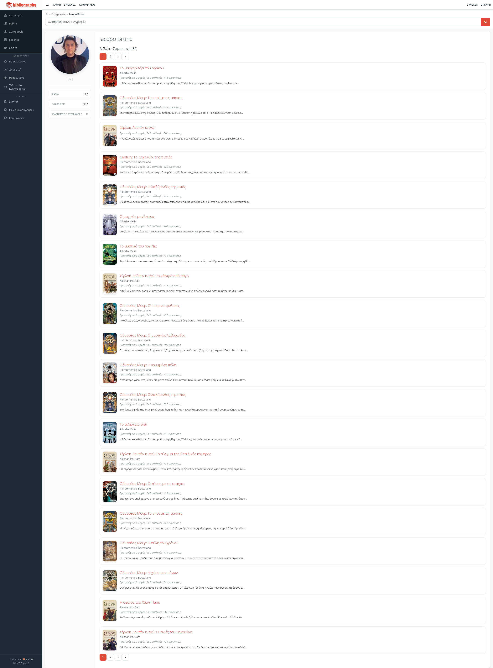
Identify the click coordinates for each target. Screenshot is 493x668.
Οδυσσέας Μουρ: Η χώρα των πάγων (149, 572)
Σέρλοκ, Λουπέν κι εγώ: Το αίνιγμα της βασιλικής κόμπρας (165, 454)
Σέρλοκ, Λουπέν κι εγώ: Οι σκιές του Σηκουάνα (156, 632)
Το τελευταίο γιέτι (133, 424)
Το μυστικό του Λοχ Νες (138, 246)
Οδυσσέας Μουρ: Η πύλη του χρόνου (149, 543)
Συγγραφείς (58, 14)
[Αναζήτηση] (485, 22)
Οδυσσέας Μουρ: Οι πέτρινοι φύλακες (150, 305)
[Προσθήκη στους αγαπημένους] (70, 79)
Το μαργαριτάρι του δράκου (142, 68)
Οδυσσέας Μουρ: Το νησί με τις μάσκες (151, 97)
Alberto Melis (128, 73)
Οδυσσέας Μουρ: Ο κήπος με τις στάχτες (152, 483)
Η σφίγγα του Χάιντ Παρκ (140, 602)
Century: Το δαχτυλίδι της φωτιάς (146, 157)
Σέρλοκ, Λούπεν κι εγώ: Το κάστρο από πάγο (154, 275)
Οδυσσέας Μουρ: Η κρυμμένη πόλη (148, 365)
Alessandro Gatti (130, 281)
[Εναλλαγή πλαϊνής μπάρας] (47, 5)
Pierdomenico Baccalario (135, 102)
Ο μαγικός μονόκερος (137, 216)
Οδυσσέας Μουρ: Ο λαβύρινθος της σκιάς (153, 186)
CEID (30, 659)
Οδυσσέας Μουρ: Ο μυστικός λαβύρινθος (152, 335)
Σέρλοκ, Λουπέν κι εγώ (137, 127)
